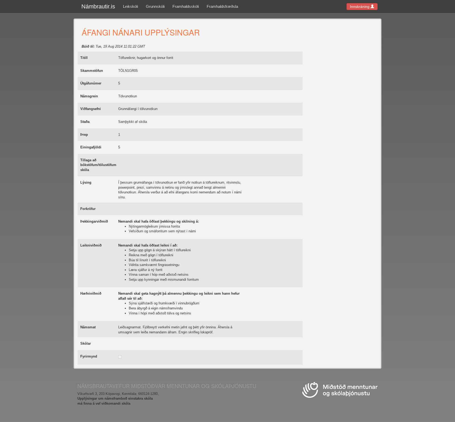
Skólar (85, 343)
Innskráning (360, 6)
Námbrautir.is (98, 6)
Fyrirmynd (88, 356)
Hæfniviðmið (90, 293)
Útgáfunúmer (90, 83)
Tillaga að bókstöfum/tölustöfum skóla (98, 165)
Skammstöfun (91, 71)
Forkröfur (88, 209)
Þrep (84, 135)
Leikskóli (130, 6)
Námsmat (88, 327)
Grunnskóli (155, 6)
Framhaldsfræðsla (222, 6)
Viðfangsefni (90, 109)
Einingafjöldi (90, 147)
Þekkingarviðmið (94, 221)
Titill (84, 58)
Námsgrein (89, 96)
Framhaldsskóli (185, 6)
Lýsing (85, 182)
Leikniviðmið (91, 245)
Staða (85, 122)
